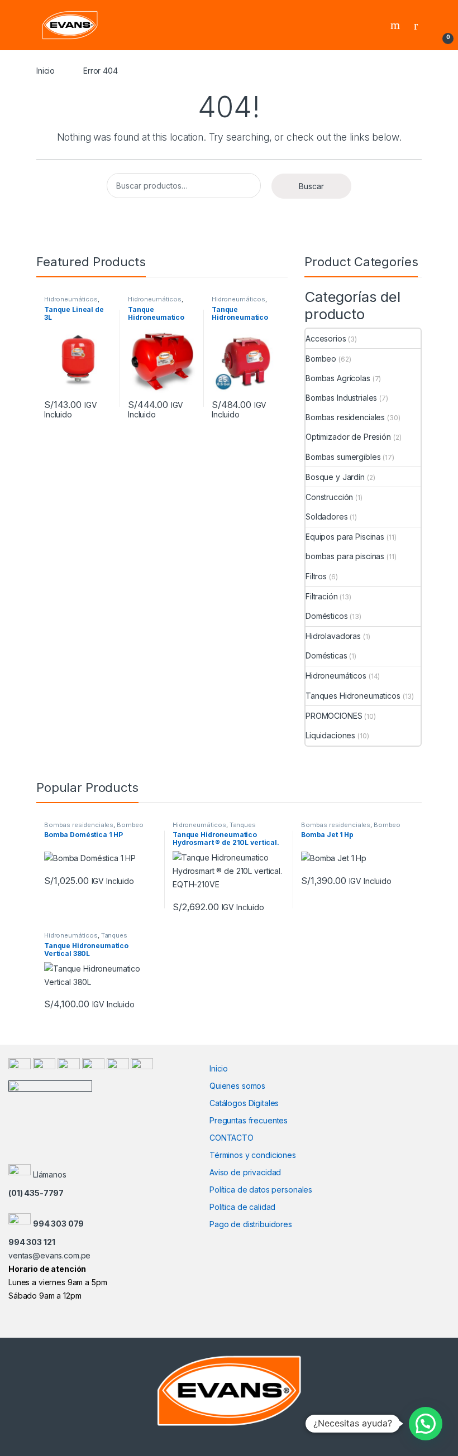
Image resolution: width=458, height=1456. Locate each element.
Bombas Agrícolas (338, 378)
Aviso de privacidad (245, 1172)
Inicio (45, 70)
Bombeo (321, 358)
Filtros (316, 576)
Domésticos (327, 616)
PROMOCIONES (334, 715)
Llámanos (49, 1174)
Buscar (311, 186)
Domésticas (326, 655)
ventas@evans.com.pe (49, 1255)
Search (396, 25)
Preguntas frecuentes (248, 1120)
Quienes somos (237, 1085)
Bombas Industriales (341, 397)
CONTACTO (231, 1137)
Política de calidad (242, 1207)
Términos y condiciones (252, 1155)
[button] (425, 1423)
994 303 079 (58, 1223)
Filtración (322, 596)
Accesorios (326, 338)
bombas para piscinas (345, 556)
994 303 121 (31, 1242)
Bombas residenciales (345, 417)
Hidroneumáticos (71, 299)
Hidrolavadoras (333, 636)
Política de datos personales (260, 1189)
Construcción (329, 497)
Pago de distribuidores (250, 1224)
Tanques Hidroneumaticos (353, 695)
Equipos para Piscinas (345, 536)
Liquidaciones (330, 735)
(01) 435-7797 (36, 1193)
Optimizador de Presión (348, 436)
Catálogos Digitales (244, 1103)
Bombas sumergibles (343, 457)
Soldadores (327, 516)
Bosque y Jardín (335, 477)
